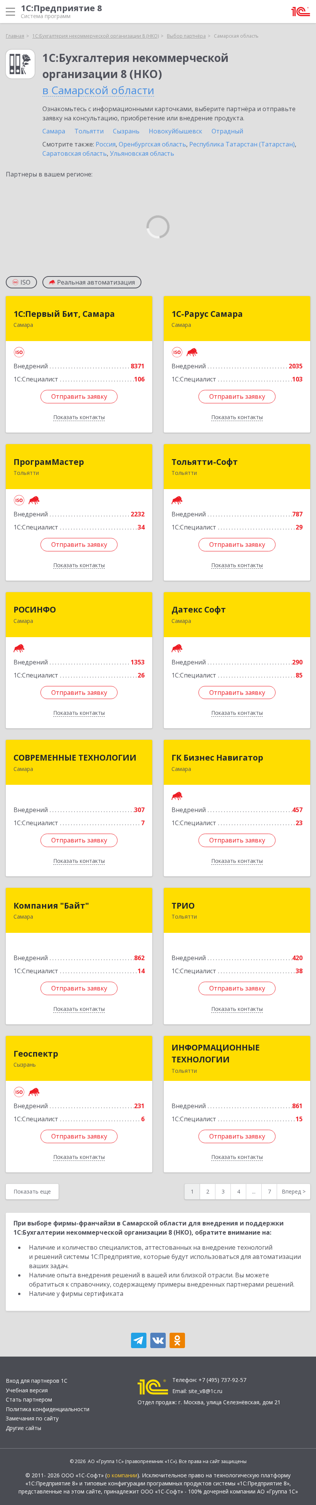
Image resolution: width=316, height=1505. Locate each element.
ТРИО (183, 905)
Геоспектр (35, 1053)
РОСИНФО (34, 609)
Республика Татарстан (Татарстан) (242, 144)
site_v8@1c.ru (205, 1391)
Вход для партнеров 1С (36, 1380)
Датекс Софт (198, 609)
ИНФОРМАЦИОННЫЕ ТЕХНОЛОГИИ (215, 1053)
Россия (106, 144)
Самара (53, 131)
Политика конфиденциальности (47, 1409)
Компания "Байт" (51, 905)
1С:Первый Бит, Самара (64, 313)
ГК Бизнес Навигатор (217, 757)
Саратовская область (74, 153)
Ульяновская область (142, 153)
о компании (122, 1475)
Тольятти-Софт (204, 461)
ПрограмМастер (48, 461)
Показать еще (32, 1191)
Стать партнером (29, 1399)
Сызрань (126, 131)
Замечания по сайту (32, 1418)
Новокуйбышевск (175, 131)
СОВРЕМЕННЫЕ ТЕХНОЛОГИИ (74, 757)
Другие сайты (23, 1428)
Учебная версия (27, 1390)
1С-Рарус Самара (207, 313)
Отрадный (227, 131)
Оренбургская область (152, 144)
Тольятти (89, 131)
